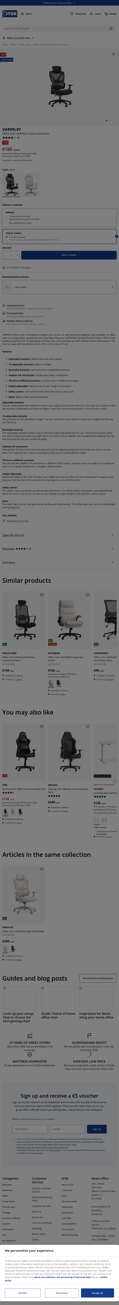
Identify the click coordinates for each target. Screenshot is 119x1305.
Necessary (62, 1292)
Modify (23, 1292)
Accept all (97, 1292)
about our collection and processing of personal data (62, 1277)
